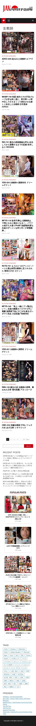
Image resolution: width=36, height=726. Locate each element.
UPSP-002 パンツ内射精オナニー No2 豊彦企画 (18, 634)
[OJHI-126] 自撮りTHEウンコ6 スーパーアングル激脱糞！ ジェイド (18, 576)
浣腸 (5, 680)
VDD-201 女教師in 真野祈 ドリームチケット (17, 350)
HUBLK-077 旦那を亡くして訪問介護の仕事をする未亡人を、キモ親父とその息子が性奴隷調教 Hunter (18, 476)
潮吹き (12, 680)
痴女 (18, 680)
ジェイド (17, 665)
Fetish (6, 652)
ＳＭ (18, 687)
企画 (22, 671)
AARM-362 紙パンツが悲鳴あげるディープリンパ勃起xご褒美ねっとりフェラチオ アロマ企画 (17, 458)
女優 (13, 674)
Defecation (22, 649)
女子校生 (20, 674)
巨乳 (16, 677)
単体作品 (6, 674)
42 (24, 439)
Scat (11, 655)
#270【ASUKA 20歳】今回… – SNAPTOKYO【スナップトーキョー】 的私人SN (18, 517)
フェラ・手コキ (15, 668)
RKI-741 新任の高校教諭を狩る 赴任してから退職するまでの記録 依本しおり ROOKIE (17, 144)
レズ (24, 668)
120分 (6, 649)
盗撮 (23, 680)
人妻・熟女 (14, 671)
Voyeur (6, 658)
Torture (28, 655)
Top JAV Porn (7, 706)
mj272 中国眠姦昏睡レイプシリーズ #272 (18, 547)
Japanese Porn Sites (9, 710)
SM (22, 655)
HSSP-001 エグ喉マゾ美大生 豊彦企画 (16, 471)
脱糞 (20, 684)
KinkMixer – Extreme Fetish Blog (12, 696)
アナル (24, 658)
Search (28, 446)
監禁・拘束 (7, 684)
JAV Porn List (7, 708)
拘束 (21, 677)
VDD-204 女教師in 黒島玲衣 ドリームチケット (17, 183)
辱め (5, 687)
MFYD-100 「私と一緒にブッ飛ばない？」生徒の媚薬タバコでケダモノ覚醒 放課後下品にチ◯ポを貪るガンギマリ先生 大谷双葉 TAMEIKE (17, 310)
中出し (6, 671)
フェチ (6, 668)
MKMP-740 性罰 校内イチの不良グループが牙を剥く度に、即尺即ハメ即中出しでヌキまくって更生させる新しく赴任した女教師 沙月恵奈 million (18, 101)
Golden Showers (16, 652)
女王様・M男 (8, 677)
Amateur (13, 649)
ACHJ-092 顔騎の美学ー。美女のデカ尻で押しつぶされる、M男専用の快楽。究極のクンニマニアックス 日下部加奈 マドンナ (17, 483)
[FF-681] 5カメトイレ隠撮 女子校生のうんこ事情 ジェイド (18, 605)
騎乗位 (12, 687)
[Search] (33, 20)
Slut (17, 655)
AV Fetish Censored (9, 56)
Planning (26, 652)
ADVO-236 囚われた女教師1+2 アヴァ (17, 60)
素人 (15, 684)
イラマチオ (7, 662)
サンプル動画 (8, 665)
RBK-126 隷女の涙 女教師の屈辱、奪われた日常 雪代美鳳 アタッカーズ (18, 388)
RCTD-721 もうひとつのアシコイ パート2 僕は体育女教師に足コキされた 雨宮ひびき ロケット (17, 268)
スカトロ (26, 665)
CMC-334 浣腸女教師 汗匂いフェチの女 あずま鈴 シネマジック (17, 426)
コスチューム (26, 662)
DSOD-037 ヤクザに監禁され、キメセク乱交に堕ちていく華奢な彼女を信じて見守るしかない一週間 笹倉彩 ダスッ (17, 465)
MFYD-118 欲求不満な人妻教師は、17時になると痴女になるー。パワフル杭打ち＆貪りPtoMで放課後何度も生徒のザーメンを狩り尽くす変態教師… (18, 225)
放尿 (27, 677)
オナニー (16, 662)
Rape (5, 655)
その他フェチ (15, 658)
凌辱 (27, 671)
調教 (26, 684)
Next (27, 439)
